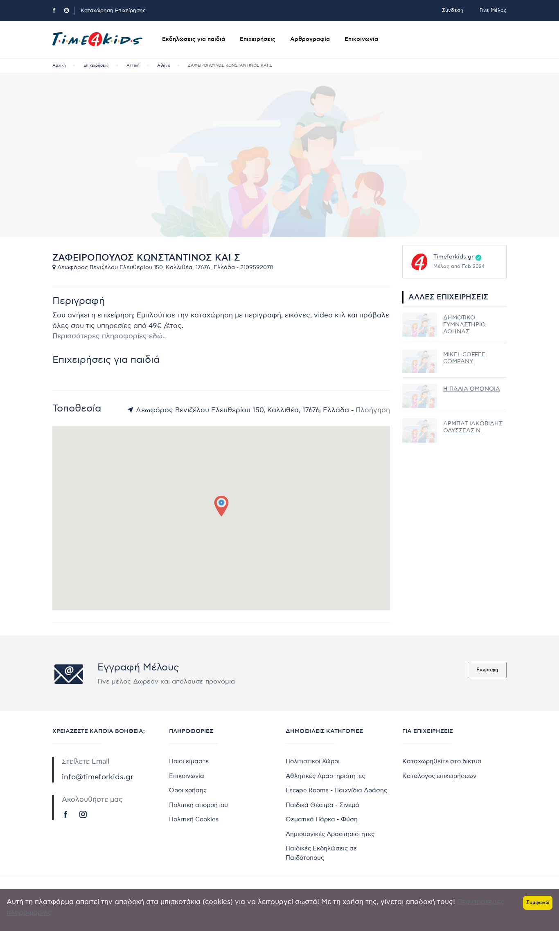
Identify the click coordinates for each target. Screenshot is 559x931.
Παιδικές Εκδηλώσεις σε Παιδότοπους (321, 853)
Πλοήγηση (373, 410)
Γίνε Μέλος (493, 10)
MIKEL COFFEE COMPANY (464, 358)
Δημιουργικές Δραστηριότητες (330, 834)
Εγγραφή (487, 670)
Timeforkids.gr (453, 256)
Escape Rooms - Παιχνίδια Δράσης (336, 790)
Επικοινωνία (361, 39)
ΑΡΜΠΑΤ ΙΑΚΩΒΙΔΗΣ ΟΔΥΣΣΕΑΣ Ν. (473, 427)
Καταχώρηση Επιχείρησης (113, 10)
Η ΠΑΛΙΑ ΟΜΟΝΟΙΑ (471, 388)
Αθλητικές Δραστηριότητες (325, 776)
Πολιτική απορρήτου (198, 805)
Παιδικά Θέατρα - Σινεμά (322, 805)
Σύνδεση (452, 10)
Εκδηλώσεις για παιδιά (193, 39)
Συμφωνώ (537, 903)
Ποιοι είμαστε (189, 761)
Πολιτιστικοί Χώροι (313, 761)
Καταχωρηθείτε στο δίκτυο (441, 761)
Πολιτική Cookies (194, 819)
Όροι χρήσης (188, 790)
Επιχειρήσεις (257, 39)
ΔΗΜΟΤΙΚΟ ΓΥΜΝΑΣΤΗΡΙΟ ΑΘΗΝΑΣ (464, 324)
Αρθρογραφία (310, 39)
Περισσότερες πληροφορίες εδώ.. (109, 336)
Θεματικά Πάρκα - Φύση (322, 819)
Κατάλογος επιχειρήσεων (439, 776)
